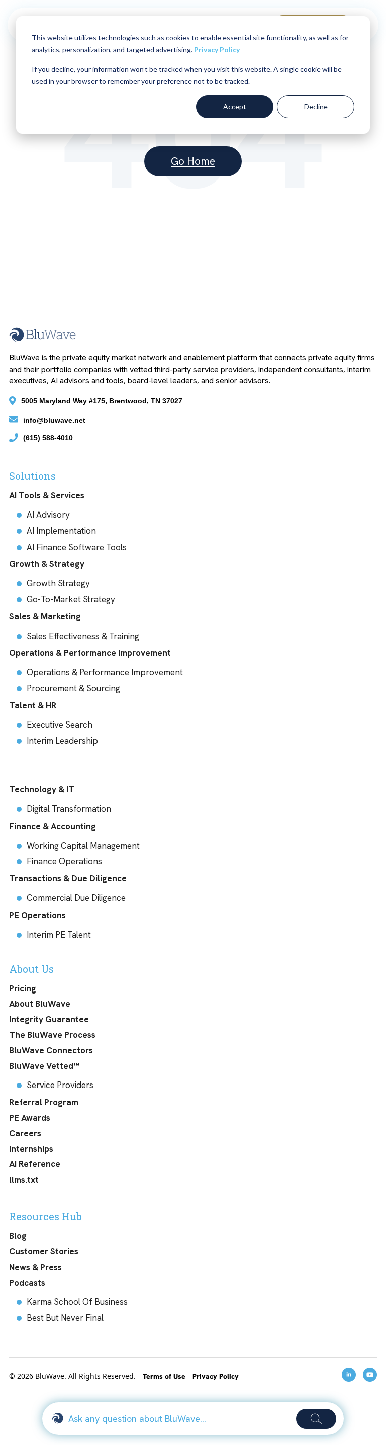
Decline (316, 106)
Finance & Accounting (52, 826)
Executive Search (59, 724)
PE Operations (37, 915)
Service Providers (60, 1085)
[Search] (316, 1419)
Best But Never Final (65, 1317)
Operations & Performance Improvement (90, 652)
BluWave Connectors (51, 1050)
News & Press (35, 1267)
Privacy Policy (217, 49)
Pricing (22, 988)
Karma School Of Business (77, 1301)
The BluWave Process (52, 1034)
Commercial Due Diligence (76, 898)
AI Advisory (48, 514)
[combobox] (178, 1418)
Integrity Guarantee (49, 1019)
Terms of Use (165, 1376)
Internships (31, 1148)
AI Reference (34, 1163)
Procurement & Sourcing (73, 688)
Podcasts (27, 1282)
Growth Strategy (58, 583)
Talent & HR (32, 705)
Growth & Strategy (46, 563)
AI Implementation (61, 530)
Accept (234, 106)
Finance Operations (64, 861)
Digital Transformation (69, 809)
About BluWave (39, 1003)
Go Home (193, 161)
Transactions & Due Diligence (68, 878)
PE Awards (29, 1117)
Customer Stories (43, 1251)
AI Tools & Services (46, 495)
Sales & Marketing (45, 616)
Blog (18, 1235)
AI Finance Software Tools (77, 547)
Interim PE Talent (59, 934)
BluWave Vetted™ (44, 1065)
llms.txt (24, 1179)
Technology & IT (41, 789)
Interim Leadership (62, 740)
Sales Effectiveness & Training (83, 636)
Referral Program (43, 1102)
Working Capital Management (83, 845)
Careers (25, 1133)
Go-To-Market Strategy (71, 599)
